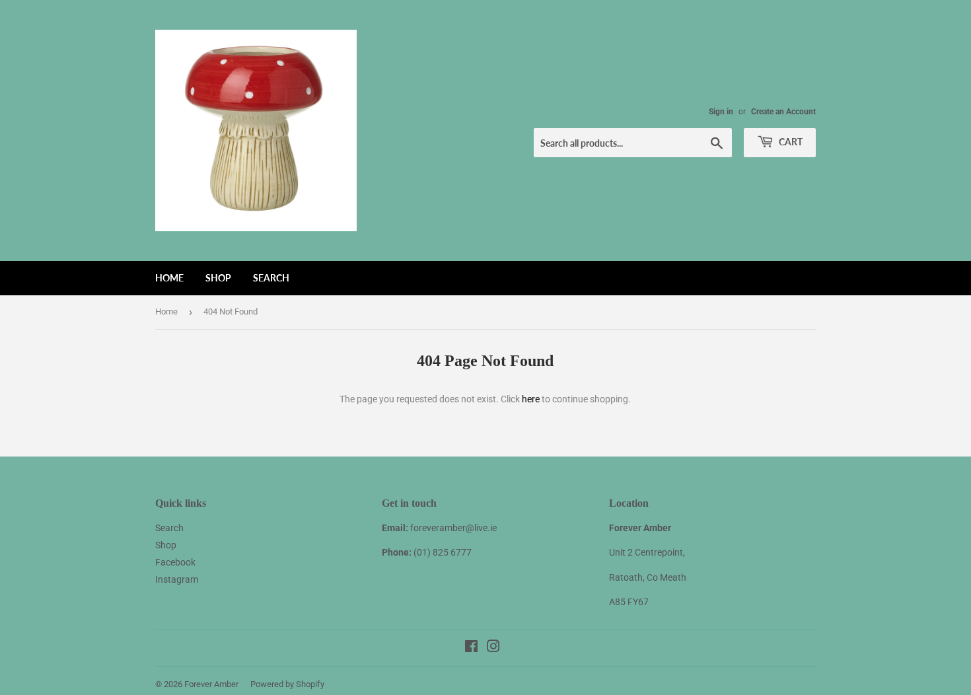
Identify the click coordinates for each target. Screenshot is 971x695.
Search (271, 277)
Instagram (176, 579)
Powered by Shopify (287, 684)
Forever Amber (211, 684)
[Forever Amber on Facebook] (471, 648)
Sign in (721, 111)
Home (169, 277)
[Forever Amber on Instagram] (493, 648)
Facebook (175, 562)
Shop (218, 277)
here (531, 399)
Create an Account (783, 111)
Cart (790, 141)
